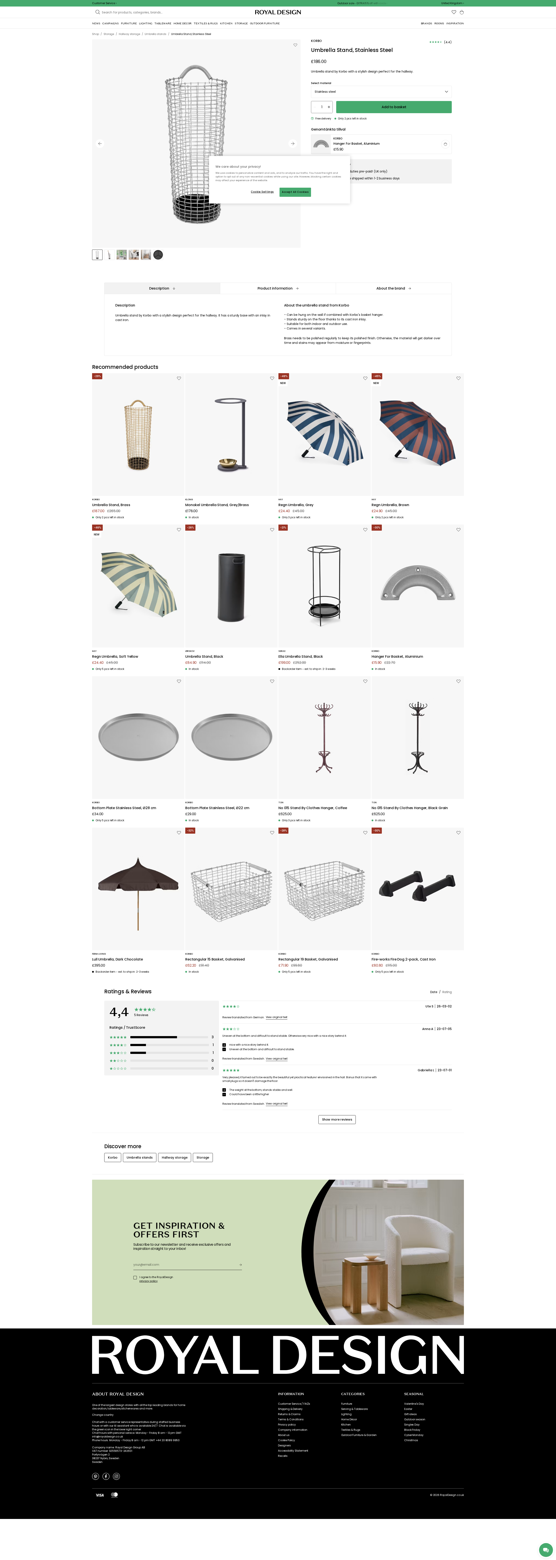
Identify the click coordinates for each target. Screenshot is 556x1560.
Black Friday (412, 1430)
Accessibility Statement (293, 1450)
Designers (284, 1445)
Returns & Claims (289, 1414)
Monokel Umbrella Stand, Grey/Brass (217, 505)
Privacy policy (287, 1424)
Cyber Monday (413, 1435)
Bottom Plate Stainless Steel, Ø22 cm (217, 808)
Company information (292, 1430)
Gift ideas (410, 1414)
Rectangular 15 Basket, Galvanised (215, 959)
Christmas (411, 1440)
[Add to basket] (445, 144)
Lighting (346, 1414)
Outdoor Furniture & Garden (359, 1435)
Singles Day (411, 1424)
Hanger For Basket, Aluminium (397, 657)
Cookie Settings (262, 192)
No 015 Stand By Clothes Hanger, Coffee (312, 808)
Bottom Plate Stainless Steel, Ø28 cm (124, 808)
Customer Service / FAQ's (294, 1404)
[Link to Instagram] (116, 1476)
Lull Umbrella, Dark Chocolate (117, 959)
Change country (103, 1415)
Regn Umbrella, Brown (390, 505)
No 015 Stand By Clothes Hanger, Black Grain (410, 808)
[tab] (162, 288)
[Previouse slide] (100, 143)
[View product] (381, 144)
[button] (452, 3)
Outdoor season (414, 1419)
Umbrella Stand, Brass (111, 505)
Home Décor (349, 1419)
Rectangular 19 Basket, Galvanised (308, 959)
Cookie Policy (286, 1440)
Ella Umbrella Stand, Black (300, 657)
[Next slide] (292, 143)
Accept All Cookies (295, 192)
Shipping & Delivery (290, 1409)
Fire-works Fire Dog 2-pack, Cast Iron (404, 959)
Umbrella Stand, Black (204, 657)
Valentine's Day (414, 1404)
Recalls (283, 1456)
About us (284, 1435)
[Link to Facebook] (106, 1476)
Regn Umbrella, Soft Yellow (115, 657)
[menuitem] (96, 23)
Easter (408, 1409)
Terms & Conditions (291, 1419)
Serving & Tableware (354, 1409)
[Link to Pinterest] (95, 1476)
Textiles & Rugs (351, 1430)
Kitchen (346, 1424)
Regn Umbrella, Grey (295, 505)
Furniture (346, 1404)
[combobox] (452, 3)
